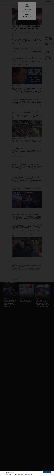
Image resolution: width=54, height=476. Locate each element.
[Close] (53, 473)
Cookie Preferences (47, 474)
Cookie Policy (30, 474)
